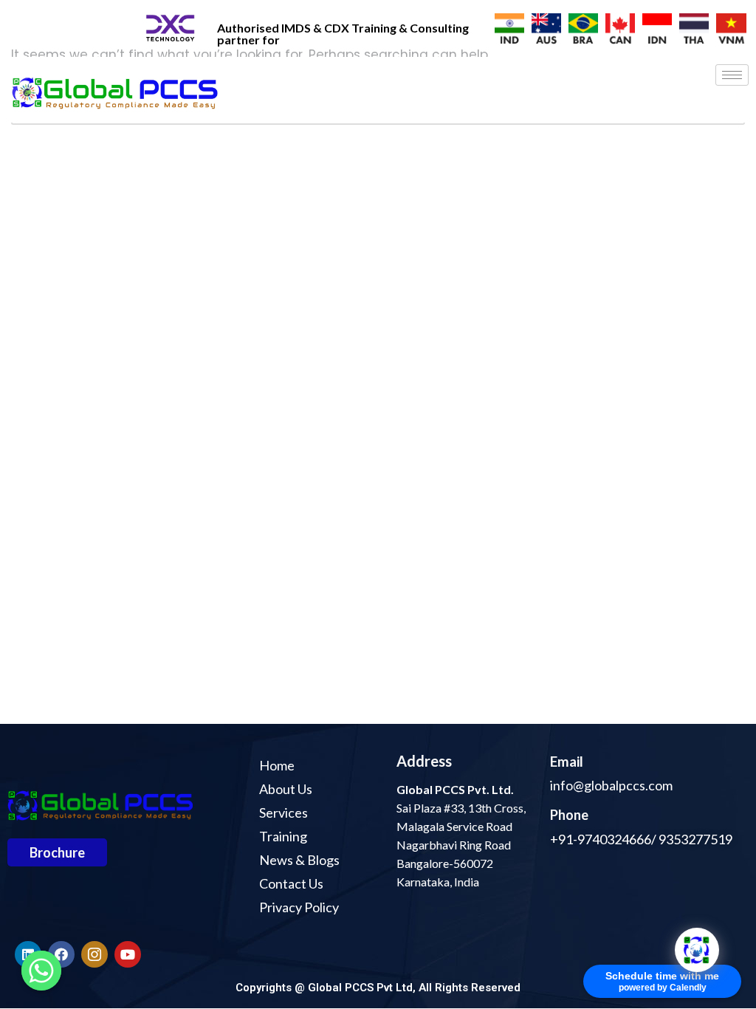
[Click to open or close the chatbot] (697, 950)
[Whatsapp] (41, 971)
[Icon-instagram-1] (94, 954)
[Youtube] (127, 954)
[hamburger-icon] (732, 75)
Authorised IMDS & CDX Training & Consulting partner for (343, 34)
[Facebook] (61, 954)
